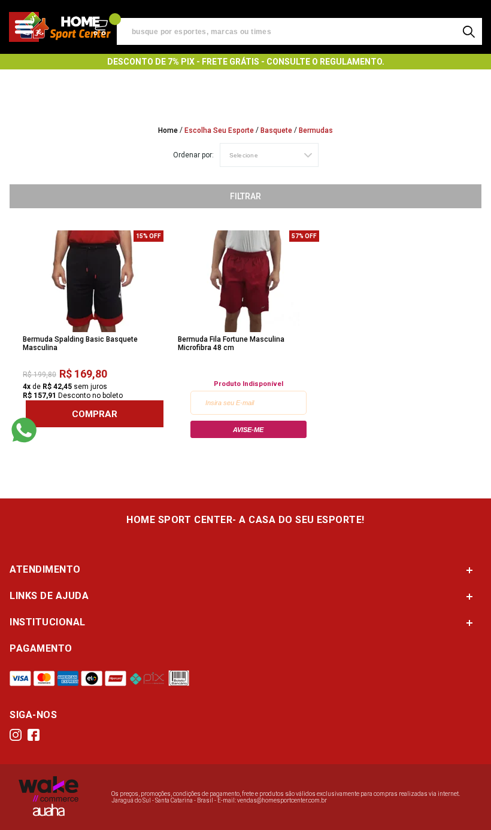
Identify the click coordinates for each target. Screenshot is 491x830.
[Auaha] (49, 814)
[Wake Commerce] (48, 799)
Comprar (94, 413)
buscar (468, 31)
